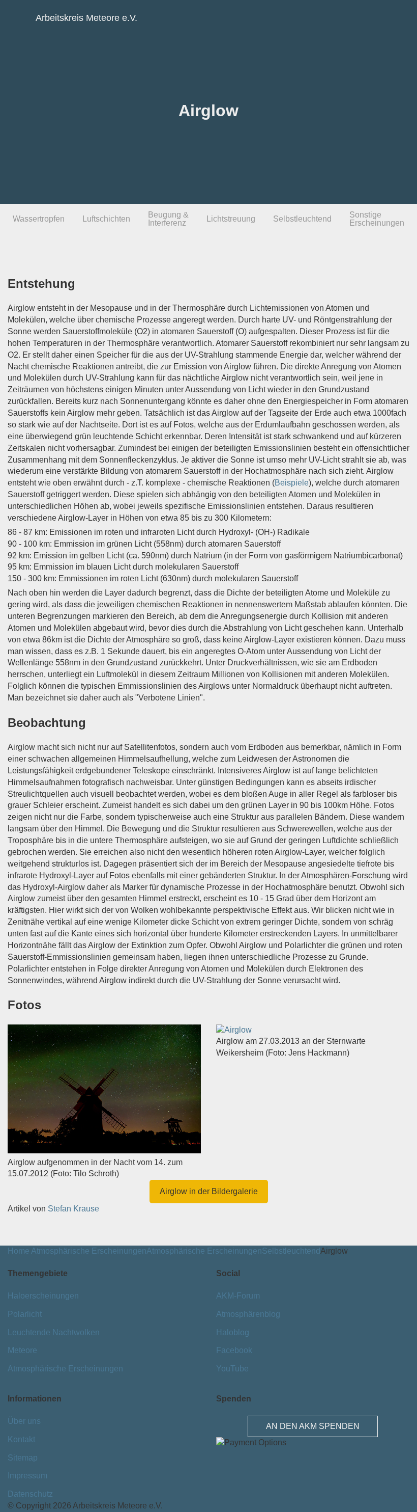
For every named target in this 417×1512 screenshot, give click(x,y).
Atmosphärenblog (248, 1314)
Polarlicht (25, 1314)
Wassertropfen (39, 218)
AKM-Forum (238, 1295)
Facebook (234, 1350)
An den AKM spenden (313, 1426)
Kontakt (21, 1439)
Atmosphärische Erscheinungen (88, 1251)
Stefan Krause (73, 1208)
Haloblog (232, 1332)
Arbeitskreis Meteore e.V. (53, 18)
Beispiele (292, 482)
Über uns (24, 1421)
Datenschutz (30, 1494)
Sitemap (23, 1457)
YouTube (232, 1368)
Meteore (22, 1350)
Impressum (27, 1475)
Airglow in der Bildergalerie (209, 1191)
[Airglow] (104, 1150)
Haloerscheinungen (43, 1295)
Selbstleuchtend (302, 218)
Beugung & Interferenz (168, 218)
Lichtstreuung (230, 218)
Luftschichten (106, 218)
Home (18, 1251)
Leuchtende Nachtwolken (54, 1332)
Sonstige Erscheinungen (376, 218)
